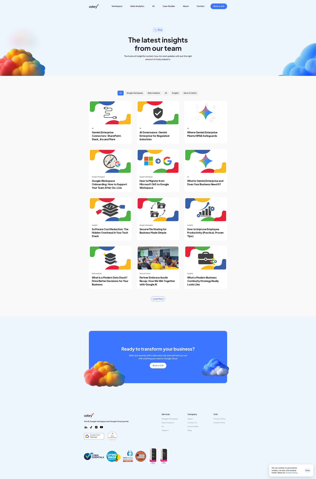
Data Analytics (168, 423)
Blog (190, 430)
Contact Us (192, 423)
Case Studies (193, 426)
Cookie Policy (291, 473)
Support (165, 430)
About (190, 419)
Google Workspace (170, 419)
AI (163, 426)
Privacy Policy (219, 419)
